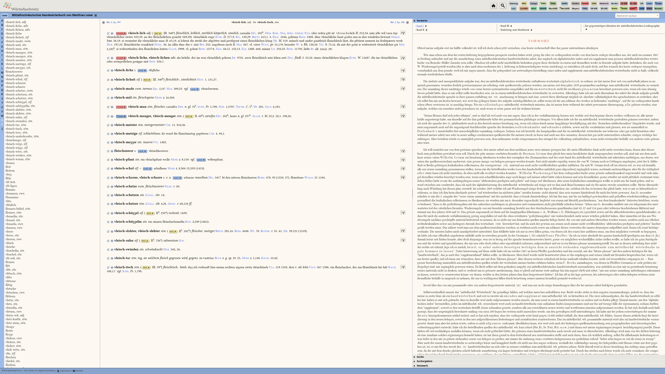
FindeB (120, 33)
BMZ (156, 33)
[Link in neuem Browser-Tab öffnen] (124, 33)
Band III (505, 25)
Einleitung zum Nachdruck (515, 29)
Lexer (140, 70)
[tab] (539, 21)
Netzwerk (422, 365)
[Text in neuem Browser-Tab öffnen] (425, 25)
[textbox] (637, 15)
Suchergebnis (424, 361)
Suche (420, 357)
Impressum (65, 370)
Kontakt (79, 370)
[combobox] (637, 15)
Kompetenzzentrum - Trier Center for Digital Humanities (29, 370)
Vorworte (422, 20)
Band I (419, 25)
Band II (420, 29)
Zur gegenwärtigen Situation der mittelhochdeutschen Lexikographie (622, 25)
